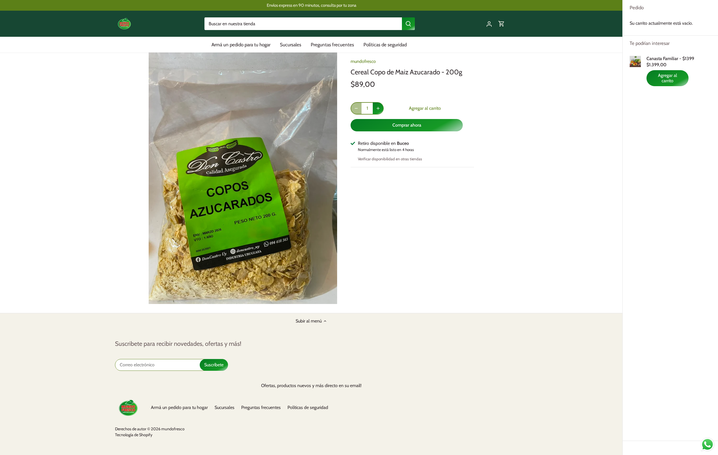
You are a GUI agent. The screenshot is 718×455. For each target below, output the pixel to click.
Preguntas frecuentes (261, 407)
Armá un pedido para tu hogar (179, 407)
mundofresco (363, 61)
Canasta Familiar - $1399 (670, 58)
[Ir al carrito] (501, 23)
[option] (243, 178)
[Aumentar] (378, 108)
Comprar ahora (406, 125)
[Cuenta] (489, 23)
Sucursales (224, 407)
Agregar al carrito (667, 78)
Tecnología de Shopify (133, 434)
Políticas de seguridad (307, 407)
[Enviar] (408, 23)
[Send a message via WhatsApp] (707, 444)
